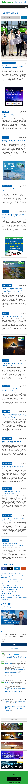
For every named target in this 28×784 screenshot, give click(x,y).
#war (19, 666)
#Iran (17, 666)
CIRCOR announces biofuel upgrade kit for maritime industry (13, 67)
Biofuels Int (8, 661)
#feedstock (11, 691)
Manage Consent (11, 782)
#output (17, 672)
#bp (13, 683)
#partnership (7, 683)
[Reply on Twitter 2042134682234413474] (5, 714)
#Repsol (10, 663)
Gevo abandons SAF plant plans (12, 316)
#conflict (9, 710)
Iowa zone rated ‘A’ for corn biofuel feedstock (13, 189)
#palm (19, 701)
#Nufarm (7, 682)
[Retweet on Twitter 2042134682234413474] (8, 714)
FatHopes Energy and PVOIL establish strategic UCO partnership (13, 544)
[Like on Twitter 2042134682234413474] (11, 714)
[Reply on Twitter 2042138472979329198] (5, 695)
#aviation (13, 672)
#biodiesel (17, 702)
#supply (19, 708)
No (4, 641)
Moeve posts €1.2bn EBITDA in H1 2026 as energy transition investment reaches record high (14, 415)
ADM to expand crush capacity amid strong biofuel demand (13, 467)
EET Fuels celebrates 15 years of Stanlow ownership (12, 389)
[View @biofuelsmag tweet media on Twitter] (20, 672)
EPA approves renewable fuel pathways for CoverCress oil (11, 492)
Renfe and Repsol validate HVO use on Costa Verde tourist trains (13, 519)
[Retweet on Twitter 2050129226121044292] (8, 676)
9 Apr (21, 680)
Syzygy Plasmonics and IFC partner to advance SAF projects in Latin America (13, 215)
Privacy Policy (17, 782)
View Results (14, 648)
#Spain (6, 663)
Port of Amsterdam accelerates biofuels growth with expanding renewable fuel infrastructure (12, 289)
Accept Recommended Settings (14, 778)
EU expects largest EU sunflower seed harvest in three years (12, 442)
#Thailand (7, 701)
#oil (21, 701)
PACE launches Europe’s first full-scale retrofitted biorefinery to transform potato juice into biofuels (14, 597)
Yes (4, 639)
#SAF (10, 672)
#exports (24, 701)
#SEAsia (23, 708)
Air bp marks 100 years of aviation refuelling (13, 115)
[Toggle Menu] (26, 7)
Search (24, 17)
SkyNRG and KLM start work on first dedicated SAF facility (13, 141)
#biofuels (7, 672)
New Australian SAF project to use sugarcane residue (13, 364)
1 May (21, 661)
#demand (16, 708)
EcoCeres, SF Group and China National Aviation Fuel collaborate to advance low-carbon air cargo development (12, 587)
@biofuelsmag (15, 661)
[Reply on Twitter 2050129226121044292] (5, 676)
